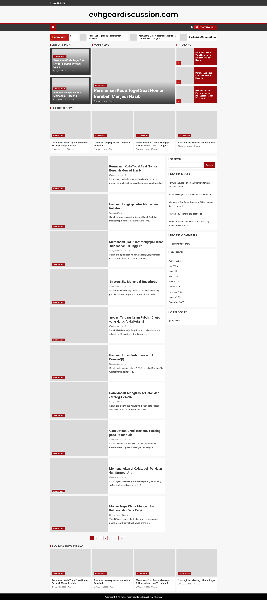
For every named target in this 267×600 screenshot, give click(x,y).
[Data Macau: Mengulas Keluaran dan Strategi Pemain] (79, 400)
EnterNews (142, 596)
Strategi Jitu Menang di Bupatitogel (196, 142)
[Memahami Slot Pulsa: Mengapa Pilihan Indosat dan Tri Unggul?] (185, 75)
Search (175, 159)
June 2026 (173, 271)
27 (115, 538)
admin (73, 71)
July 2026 (173, 266)
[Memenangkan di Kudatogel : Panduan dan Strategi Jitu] (79, 476)
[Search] (192, 27)
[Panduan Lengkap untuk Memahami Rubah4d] (133, 76)
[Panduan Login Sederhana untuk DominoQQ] (79, 363)
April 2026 (174, 281)
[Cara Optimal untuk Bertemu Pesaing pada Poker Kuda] (79, 438)
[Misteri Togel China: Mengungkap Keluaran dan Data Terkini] (79, 514)
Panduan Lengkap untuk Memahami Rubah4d (203, 56)
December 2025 (176, 302)
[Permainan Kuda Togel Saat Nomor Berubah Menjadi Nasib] (70, 125)
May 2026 (173, 276)
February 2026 (176, 291)
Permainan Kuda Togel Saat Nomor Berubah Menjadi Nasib (69, 63)
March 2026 (174, 286)
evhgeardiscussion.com (133, 14)
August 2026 (175, 260)
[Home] (53, 27)
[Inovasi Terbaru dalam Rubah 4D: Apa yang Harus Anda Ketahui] (79, 325)
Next (122, 538)
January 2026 (175, 297)
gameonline (60, 56)
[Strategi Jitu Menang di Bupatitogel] (185, 94)
